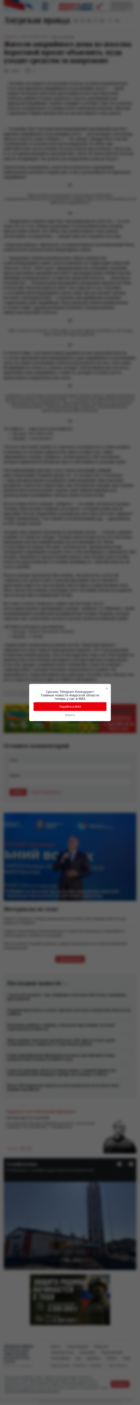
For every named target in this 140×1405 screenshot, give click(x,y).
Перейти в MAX (70, 707)
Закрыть (70, 715)
